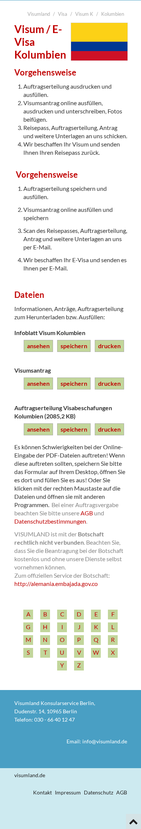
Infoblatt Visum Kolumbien (49, 332)
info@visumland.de (104, 741)
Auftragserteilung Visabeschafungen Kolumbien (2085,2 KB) (63, 412)
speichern (74, 345)
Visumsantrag (32, 370)
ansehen (38, 345)
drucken (109, 345)
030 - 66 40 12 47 (54, 719)
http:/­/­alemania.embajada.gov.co (56, 583)
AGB (86, 512)
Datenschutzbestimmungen (50, 521)
